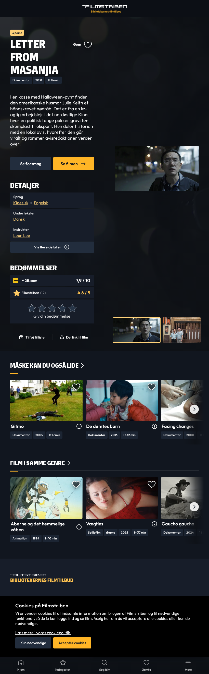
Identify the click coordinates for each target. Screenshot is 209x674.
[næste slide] (194, 409)
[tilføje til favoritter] (87, 44)
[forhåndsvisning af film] (137, 330)
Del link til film (77, 337)
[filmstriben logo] (104, 9)
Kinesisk (20, 202)
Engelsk (41, 202)
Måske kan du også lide (44, 365)
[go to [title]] (46, 400)
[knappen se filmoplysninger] (79, 426)
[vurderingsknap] (31, 308)
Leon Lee (21, 235)
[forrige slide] (14, 409)
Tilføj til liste (35, 337)
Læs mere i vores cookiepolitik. (43, 632)
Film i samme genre (37, 463)
